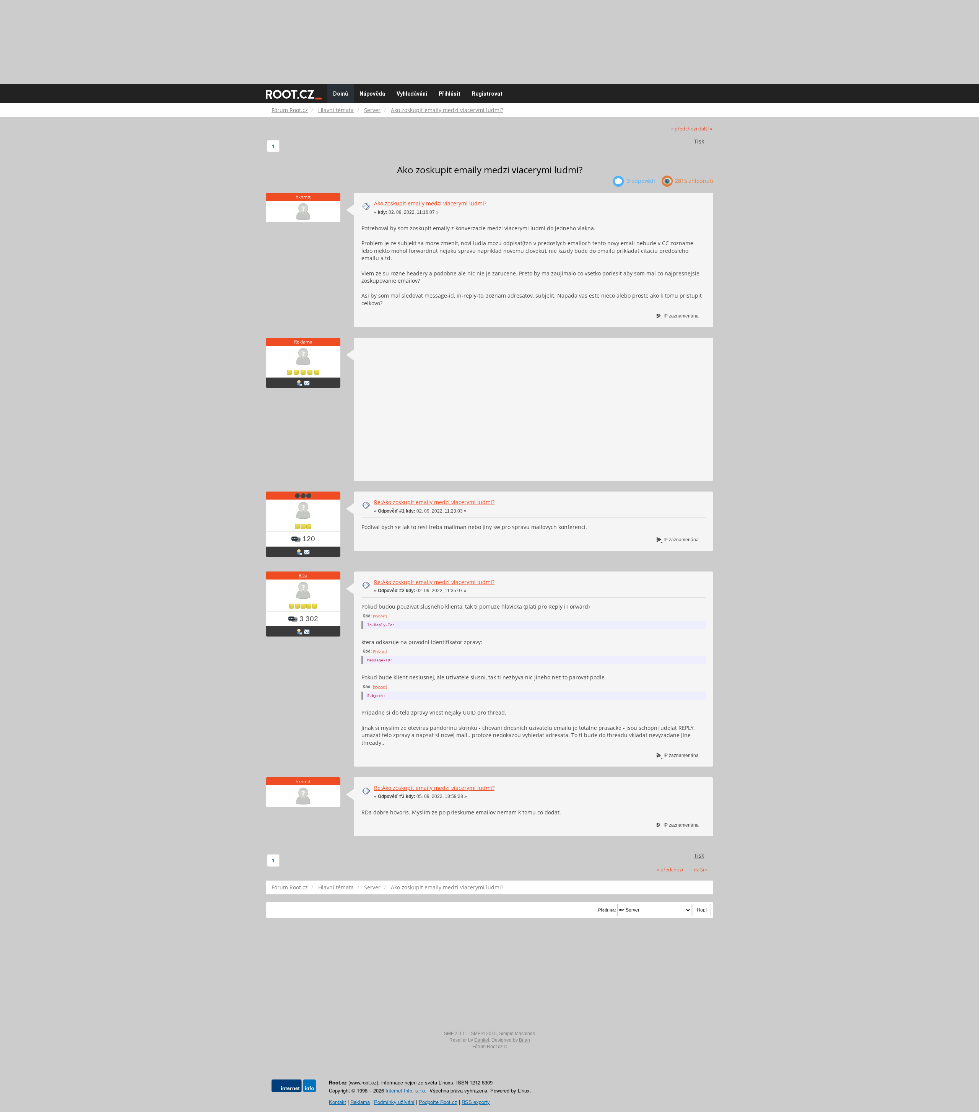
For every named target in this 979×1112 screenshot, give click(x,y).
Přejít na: (607, 910)
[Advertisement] (489, 38)
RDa (303, 575)
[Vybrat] (380, 616)
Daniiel (481, 1040)
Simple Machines (517, 1033)
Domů (340, 94)
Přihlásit (449, 94)
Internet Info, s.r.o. (405, 1090)
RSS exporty (476, 1101)
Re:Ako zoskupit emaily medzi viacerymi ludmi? (434, 502)
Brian (524, 1040)
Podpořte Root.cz (438, 1101)
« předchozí (684, 128)
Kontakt (337, 1101)
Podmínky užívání (394, 1101)
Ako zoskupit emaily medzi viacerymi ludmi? (430, 203)
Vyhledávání (412, 94)
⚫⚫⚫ (303, 495)
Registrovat (487, 94)
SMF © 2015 (484, 1033)
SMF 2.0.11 (455, 1033)
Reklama (303, 342)
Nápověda (372, 94)
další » (705, 128)
